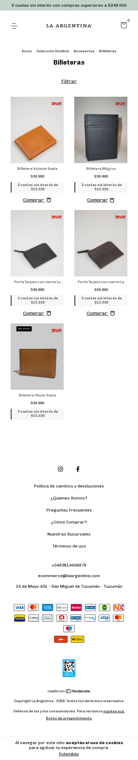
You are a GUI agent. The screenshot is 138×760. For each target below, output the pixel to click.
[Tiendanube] (69, 692)
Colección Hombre (52, 51)
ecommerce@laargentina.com (69, 575)
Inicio (27, 51)
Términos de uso (69, 546)
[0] (122, 26)
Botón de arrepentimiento (69, 718)
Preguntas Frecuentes (69, 510)
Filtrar (69, 81)
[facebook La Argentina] (78, 469)
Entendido (69, 754)
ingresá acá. (114, 711)
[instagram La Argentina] (60, 469)
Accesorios (84, 51)
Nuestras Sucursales (69, 534)
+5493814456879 (69, 565)
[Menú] (15, 26)
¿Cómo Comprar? (69, 522)
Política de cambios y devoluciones (69, 486)
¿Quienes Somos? (69, 498)
